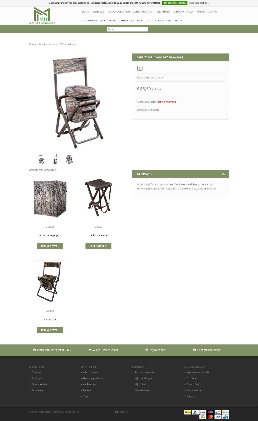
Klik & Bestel (50, 246)
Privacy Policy (193, 384)
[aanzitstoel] (31, 281)
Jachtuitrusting (142, 11)
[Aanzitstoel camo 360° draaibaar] (41, 159)
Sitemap (190, 396)
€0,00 (180, 20)
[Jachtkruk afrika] (80, 197)
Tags (85, 396)
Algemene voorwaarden (198, 372)
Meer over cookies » (199, 3)
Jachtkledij (98, 11)
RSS (78, 412)
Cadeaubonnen (162, 20)
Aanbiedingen (90, 384)
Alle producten (90, 372)
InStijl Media (45, 412)
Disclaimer (191, 378)
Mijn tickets (141, 384)
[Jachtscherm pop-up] (31, 197)
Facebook (123, 412)
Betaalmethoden (40, 384)
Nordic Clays (126, 20)
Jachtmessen (107, 20)
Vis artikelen (89, 20)
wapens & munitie (207, 11)
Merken (87, 390)
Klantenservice (193, 390)
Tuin (148, 20)
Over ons (36, 372)
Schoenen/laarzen (119, 11)
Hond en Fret (162, 11)
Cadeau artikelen (183, 11)
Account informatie (144, 372)
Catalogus (37, 378)
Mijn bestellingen (143, 378)
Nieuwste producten (93, 378)
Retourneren (38, 390)
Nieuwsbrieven (142, 390)
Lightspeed (69, 412)
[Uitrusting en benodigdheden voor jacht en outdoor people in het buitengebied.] (42, 15)
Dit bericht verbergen (175, 3)
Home (85, 11)
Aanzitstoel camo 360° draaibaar (57, 44)
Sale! (140, 20)
